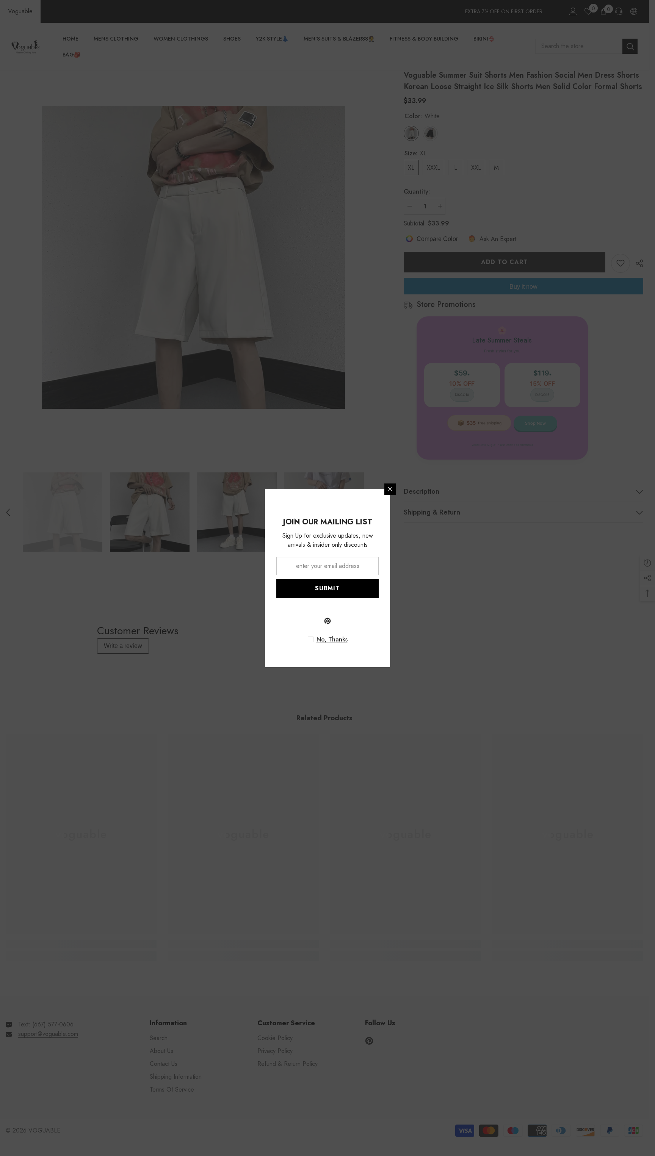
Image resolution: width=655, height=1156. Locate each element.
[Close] (390, 489)
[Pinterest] (327, 621)
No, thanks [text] (332, 639)
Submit (327, 588)
